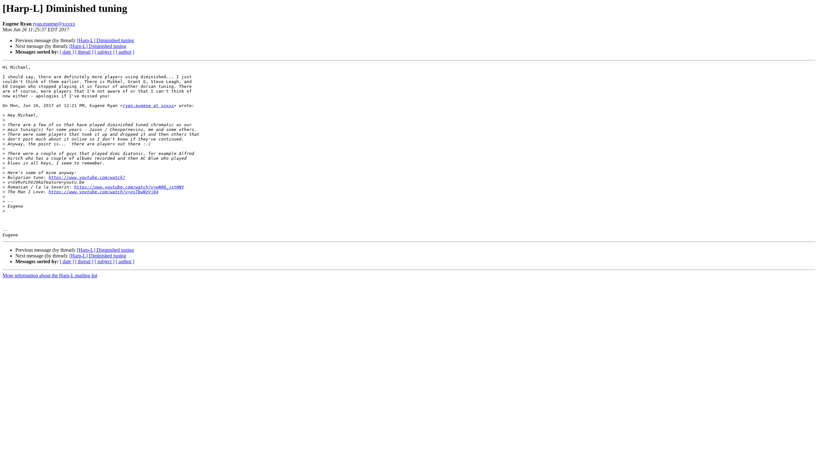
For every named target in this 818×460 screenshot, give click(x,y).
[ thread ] (84, 52)
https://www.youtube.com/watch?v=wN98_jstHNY (129, 187)
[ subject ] (104, 52)
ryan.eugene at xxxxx (148, 105)
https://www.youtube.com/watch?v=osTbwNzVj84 (103, 191)
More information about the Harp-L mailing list (50, 275)
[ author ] (125, 52)
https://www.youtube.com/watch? (87, 177)
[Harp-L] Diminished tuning (105, 40)
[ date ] (67, 52)
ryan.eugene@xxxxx (54, 24)
